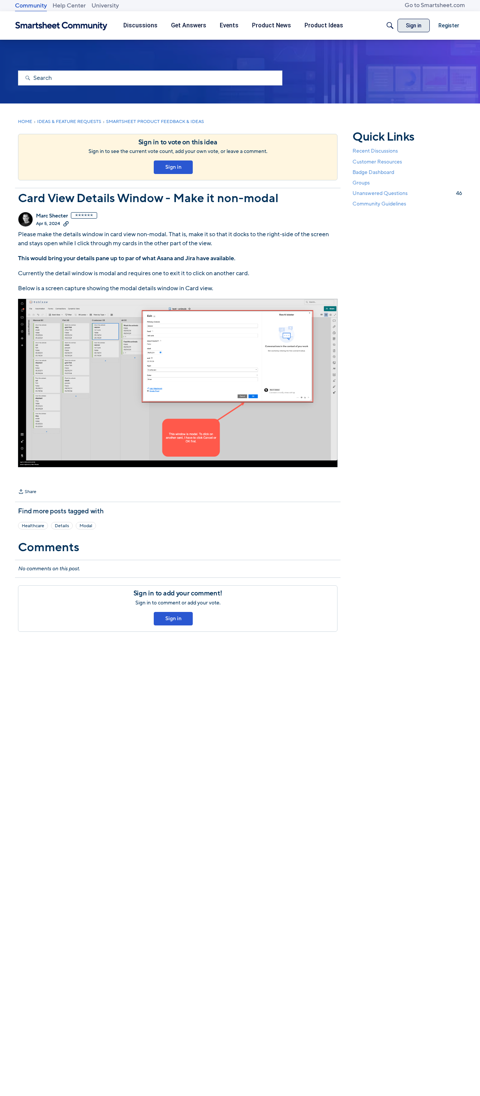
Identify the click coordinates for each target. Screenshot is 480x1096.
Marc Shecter (52, 216)
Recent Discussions (375, 151)
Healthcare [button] (33, 526)
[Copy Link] (66, 223)
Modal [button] (86, 526)
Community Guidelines (379, 204)
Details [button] (62, 526)
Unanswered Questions (407, 193)
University (105, 5)
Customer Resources (377, 161)
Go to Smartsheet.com (435, 5)
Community (31, 5)
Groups (361, 182)
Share (27, 492)
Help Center (69, 5)
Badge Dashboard (373, 172)
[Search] (390, 25)
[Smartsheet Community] (61, 26)
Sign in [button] (173, 167)
